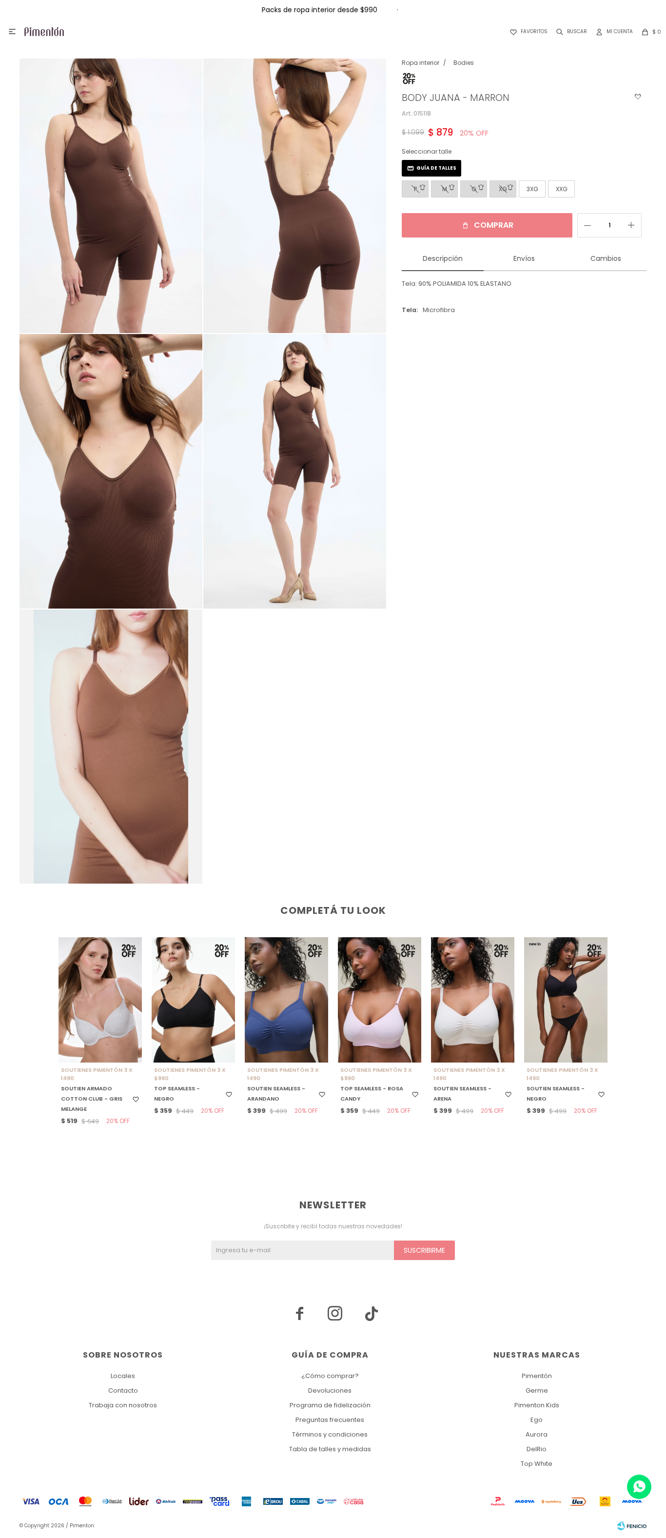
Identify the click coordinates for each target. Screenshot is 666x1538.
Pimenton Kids (536, 1405)
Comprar (493, 225)
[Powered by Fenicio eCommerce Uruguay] (631, 1525)
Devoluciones (330, 1390)
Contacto (123, 1390)
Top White (536, 1463)
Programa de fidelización (330, 1405)
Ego (536, 1419)
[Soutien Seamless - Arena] (472, 1000)
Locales (123, 1375)
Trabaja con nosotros (123, 1405)
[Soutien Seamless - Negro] (565, 1000)
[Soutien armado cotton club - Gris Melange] (100, 1000)
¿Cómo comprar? (330, 1375)
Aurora (537, 1434)
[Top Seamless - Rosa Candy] (379, 1000)
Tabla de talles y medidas (330, 1449)
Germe (537, 1390)
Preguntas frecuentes (329, 1419)
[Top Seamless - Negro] (193, 1000)
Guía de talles (436, 168)
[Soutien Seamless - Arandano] (286, 1000)
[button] (569, 32)
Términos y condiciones (330, 1434)
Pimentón (537, 1375)
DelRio (537, 1449)
